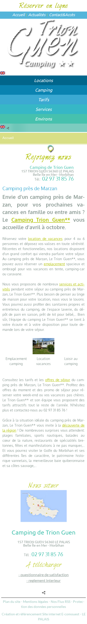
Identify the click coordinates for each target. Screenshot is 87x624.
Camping (43, 89)
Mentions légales (35, 601)
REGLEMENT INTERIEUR (45, 580)
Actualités (36, 14)
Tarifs (43, 99)
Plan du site (11, 601)
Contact (55, 14)
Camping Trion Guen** (40, 219)
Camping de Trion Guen (52, 167)
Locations (43, 80)
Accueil (18, 14)
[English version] (2, 72)
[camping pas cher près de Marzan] (44, 346)
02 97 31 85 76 (58, 178)
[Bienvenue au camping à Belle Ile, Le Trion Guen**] (43, 43)
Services (44, 109)
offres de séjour (57, 380)
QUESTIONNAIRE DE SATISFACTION (45, 574)
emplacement (54, 264)
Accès (70, 14)
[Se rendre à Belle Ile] (50, 148)
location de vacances (45, 239)
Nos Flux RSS (60, 601)
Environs (43, 118)
